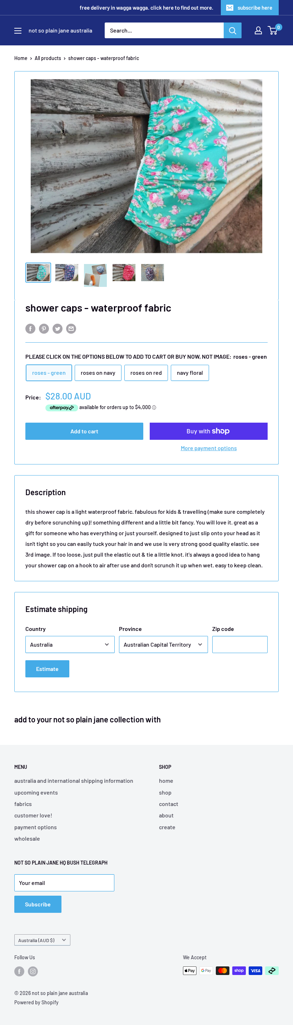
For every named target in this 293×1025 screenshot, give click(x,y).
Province (130, 628)
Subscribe (38, 904)
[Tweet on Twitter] (58, 328)
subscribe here (255, 7)
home (166, 780)
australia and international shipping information (73, 780)
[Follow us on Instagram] (33, 971)
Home (21, 58)
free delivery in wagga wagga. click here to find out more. (146, 7)
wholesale (27, 838)
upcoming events (36, 792)
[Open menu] (17, 31)
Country (35, 628)
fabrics (23, 803)
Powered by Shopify (36, 1002)
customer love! (33, 815)
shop (165, 792)
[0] (272, 30)
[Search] (233, 30)
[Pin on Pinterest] (44, 328)
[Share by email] (71, 328)
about (166, 815)
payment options (35, 827)
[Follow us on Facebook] (19, 971)
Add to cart (84, 431)
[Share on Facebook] (30, 328)
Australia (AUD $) (36, 940)
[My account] (258, 30)
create (167, 827)
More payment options (209, 447)
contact (168, 803)
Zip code (223, 628)
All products (48, 58)
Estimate (47, 668)
